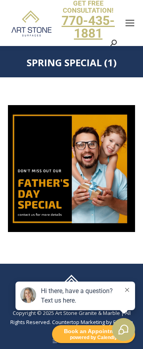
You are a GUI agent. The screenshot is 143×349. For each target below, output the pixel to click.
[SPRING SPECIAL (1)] (71, 168)
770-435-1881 (88, 27)
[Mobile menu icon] (130, 23)
